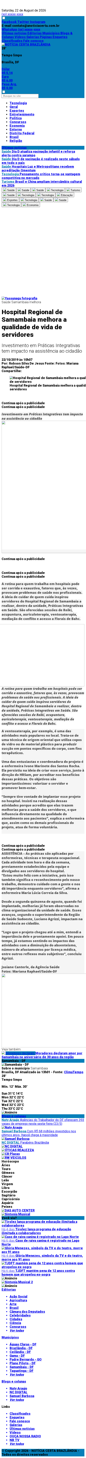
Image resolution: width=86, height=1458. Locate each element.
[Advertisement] (43, 251)
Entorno (16, 129)
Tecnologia (18, 103)
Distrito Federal (22, 133)
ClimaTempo (73, 1072)
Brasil (14, 137)
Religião (16, 141)
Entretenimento (22, 114)
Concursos (18, 122)
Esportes (17, 111)
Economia (17, 126)
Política (16, 118)
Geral (14, 107)
